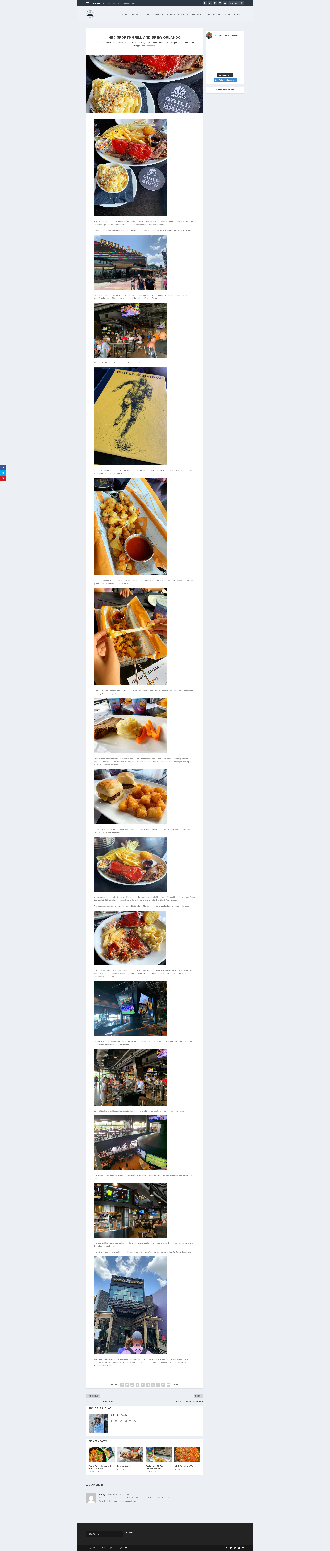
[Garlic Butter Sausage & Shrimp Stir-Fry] (102, 1454)
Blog (135, 14)
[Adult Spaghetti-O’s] (187, 1454)
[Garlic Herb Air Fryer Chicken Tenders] (159, 1454)
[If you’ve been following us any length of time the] (210, 62)
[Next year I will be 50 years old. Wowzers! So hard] (220, 44)
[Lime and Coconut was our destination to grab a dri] (230, 68)
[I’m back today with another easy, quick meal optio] (230, 56)
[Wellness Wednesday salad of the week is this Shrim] (239, 68)
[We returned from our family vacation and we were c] (239, 62)
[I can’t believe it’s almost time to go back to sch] (239, 56)
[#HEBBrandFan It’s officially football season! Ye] (220, 50)
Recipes (146, 14)
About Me (197, 14)
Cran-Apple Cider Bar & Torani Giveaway (118, 3)
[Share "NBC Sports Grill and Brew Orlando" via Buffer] (153, 1384)
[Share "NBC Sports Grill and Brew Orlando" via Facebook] (122, 1384)
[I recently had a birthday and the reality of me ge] (230, 62)
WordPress (125, 1548)
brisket (148, 42)
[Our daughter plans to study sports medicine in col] (210, 50)
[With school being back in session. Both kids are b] (239, 50)
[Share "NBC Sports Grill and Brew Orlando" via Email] (163, 1384)
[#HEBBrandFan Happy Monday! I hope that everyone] (230, 44)
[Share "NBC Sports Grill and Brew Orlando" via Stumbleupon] (158, 1384)
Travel (159, 14)
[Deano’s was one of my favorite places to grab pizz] (210, 44)
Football (162, 42)
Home (125, 14)
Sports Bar (177, 42)
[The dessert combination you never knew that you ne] (210, 68)
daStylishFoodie (110, 42)
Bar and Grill (135, 42)
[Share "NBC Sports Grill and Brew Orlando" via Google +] (132, 1384)
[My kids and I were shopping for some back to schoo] (220, 62)
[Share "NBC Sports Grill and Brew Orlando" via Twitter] (127, 1384)
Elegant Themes (103, 1548)
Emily (102, 1494)
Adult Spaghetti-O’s (183, 1466)
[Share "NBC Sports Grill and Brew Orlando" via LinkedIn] (147, 1384)
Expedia (129, 1532)
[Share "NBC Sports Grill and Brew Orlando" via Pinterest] (142, 1384)
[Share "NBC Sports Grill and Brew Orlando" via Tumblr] (137, 1384)
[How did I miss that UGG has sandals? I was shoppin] (210, 56)
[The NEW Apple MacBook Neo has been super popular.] (220, 68)
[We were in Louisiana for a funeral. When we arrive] (230, 50)
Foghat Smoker (124, 1466)
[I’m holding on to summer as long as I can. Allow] (220, 56)
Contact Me (214, 14)
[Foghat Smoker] (130, 1454)
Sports (169, 42)
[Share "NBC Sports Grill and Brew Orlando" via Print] (168, 1384)
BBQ (143, 42)
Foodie (155, 42)
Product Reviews (177, 14)
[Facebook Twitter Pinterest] (130, 215)
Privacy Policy (233, 14)
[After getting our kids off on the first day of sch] (239, 44)
